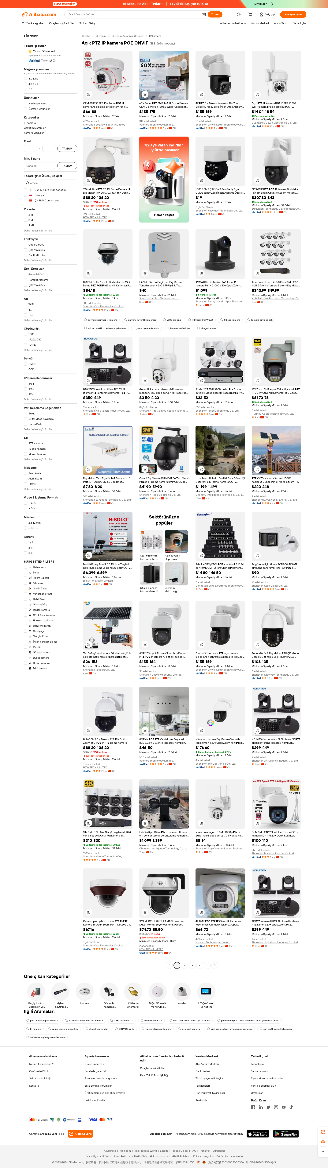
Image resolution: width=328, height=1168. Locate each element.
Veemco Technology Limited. (156, 124)
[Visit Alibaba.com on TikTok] (291, 1107)
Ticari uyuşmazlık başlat (209, 1078)
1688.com (125, 1150)
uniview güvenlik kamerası (142, 320)
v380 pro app (174, 320)
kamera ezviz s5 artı (262, 320)
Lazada (164, 1150)
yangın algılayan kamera (158, 1029)
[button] (204, 14)
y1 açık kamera (209, 328)
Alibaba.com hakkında (43, 1055)
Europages (219, 1150)
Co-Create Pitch (39, 1071)
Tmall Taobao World (145, 1150)
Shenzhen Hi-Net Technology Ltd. (159, 298)
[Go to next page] (214, 965)
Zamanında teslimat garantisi (101, 1078)
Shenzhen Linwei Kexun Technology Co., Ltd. (220, 124)
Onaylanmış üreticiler (152, 1068)
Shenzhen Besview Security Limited (104, 124)
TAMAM (67, 148)
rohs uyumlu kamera (148, 328)
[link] (323, 1132)
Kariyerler (34, 1085)
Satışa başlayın (259, 1071)
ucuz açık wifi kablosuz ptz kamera (191, 1020)
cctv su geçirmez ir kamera (102, 320)
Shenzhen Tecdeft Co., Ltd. (99, 669)
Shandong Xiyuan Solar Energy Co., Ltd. (274, 499)
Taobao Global (179, 1150)
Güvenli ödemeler (95, 1063)
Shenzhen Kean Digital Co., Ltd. (270, 585)
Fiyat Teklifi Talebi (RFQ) (154, 1075)
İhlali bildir (201, 1100)
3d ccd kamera (232, 320)
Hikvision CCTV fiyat (202, 320)
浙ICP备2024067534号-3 (261, 1162)
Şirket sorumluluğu (40, 1078)
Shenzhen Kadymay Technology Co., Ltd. (219, 210)
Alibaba (86, 35)
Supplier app (158, 1133)
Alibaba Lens (49, 1133)
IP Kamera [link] (155, 35)
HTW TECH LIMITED (95, 217)
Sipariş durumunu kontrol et (267, 1078)
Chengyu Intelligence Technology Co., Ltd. (220, 494)
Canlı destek (203, 1071)
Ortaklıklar (257, 1092)
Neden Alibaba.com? (41, 1063)
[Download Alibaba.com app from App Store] (258, 1134)
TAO (193, 1150)
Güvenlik (101, 35)
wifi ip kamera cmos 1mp (65, 1029)
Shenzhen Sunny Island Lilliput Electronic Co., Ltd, (220, 301)
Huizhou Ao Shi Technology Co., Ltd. (273, 413)
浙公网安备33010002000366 (226, 1162)
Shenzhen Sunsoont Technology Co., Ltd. (107, 499)
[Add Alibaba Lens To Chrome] (80, 1134)
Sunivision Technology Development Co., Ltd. (276, 208)
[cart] (251, 15)
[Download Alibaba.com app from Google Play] (286, 1134)
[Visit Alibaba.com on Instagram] (276, 1107)
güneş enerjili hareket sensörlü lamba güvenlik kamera (250, 1020)
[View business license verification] (198, 1162)
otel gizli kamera (191, 1029)
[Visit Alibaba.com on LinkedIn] (261, 1107)
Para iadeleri (203, 1085)
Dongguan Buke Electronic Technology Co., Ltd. (220, 585)
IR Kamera (35, 1029)
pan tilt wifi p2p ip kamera (44, 1020)
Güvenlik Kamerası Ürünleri (128, 35)
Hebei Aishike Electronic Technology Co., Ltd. (276, 298)
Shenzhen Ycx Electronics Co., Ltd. (103, 306)
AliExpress (110, 1150)
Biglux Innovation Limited (98, 580)
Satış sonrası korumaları (98, 1085)
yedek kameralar (153, 1020)
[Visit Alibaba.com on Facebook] (253, 1107)
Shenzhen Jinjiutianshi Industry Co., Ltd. (106, 410)
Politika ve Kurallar (95, 1100)
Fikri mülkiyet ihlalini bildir (210, 1092)
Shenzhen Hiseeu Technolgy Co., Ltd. (217, 410)
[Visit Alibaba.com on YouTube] (283, 1107)
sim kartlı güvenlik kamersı (277, 1029)
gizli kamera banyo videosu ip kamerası (231, 1029)
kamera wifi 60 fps (180, 328)
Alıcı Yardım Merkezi (207, 1063)
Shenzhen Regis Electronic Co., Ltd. (160, 494)
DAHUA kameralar (123, 1020)
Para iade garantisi (95, 1071)
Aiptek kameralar (98, 1029)
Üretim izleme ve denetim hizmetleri (106, 1092)
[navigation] (50, 501)
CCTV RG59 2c (126, 1029)
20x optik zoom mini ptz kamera (86, 1020)
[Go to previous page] (169, 965)
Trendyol (204, 1150)
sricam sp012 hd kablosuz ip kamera (107, 328)
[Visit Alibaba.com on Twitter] (268, 1107)
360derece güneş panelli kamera (47, 1037)
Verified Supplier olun (263, 1085)
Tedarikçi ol (257, 1063)
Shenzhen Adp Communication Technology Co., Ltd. (164, 410)
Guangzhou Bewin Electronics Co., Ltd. (274, 122)
